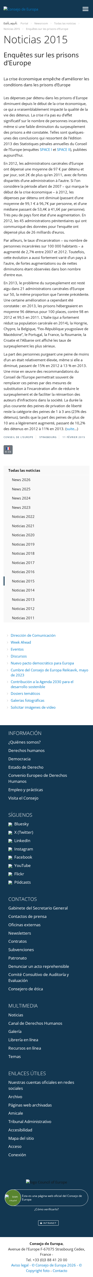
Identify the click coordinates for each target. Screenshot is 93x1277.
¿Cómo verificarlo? (46, 1209)
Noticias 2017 (23, 562)
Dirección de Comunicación (33, 635)
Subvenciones (21, 949)
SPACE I (46, 149)
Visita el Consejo (23, 798)
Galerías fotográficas (27, 700)
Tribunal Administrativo (29, 1121)
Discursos (19, 656)
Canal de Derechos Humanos (35, 1023)
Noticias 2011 (23, 617)
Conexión (17, 1154)
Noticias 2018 (23, 553)
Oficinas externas (24, 924)
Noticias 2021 (23, 525)
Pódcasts (22, 882)
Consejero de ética (25, 989)
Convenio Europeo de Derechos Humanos (37, 778)
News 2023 (21, 507)
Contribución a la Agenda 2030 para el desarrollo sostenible (42, 684)
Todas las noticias (24, 470)
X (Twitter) (23, 832)
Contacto (60, 1270)
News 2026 (21, 479)
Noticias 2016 (23, 571)
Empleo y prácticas (25, 789)
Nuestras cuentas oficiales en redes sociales (41, 1085)
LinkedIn (21, 840)
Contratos (17, 941)
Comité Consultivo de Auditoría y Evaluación (38, 977)
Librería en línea (23, 1039)
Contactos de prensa (27, 916)
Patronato (17, 958)
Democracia (19, 759)
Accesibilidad (20, 1130)
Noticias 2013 (23, 599)
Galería (14, 1031)
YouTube (22, 865)
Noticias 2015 (23, 581)
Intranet (49, 1223)
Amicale (15, 1113)
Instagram (23, 849)
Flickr (18, 874)
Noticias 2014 (23, 590)
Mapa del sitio (21, 1138)
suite (70, 428)
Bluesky (21, 824)
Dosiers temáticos (25, 693)
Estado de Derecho (25, 767)
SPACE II (63, 149)
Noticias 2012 (23, 608)
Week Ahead (21, 642)
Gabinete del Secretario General (38, 908)
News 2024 (21, 498)
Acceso (14, 1146)
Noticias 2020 (23, 534)
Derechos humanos (26, 750)
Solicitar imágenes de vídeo (33, 707)
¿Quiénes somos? (24, 742)
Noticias (15, 1015)
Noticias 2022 (23, 516)
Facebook (22, 857)
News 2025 (21, 489)
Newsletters (19, 933)
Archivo (15, 1096)
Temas (14, 1056)
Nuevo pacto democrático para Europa (42, 663)
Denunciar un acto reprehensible (38, 966)
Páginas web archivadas (30, 1105)
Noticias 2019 (23, 544)
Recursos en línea (24, 1048)
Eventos (17, 649)
